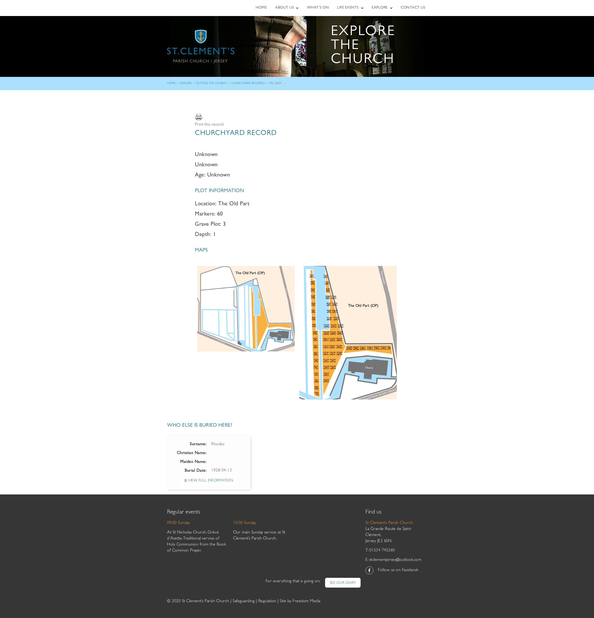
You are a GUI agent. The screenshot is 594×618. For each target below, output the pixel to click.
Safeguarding (244, 601)
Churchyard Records (248, 83)
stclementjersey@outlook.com (395, 560)
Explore (186, 83)
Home (171, 83)
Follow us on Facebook (398, 570)
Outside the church (211, 83)
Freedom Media (306, 601)
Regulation (267, 601)
